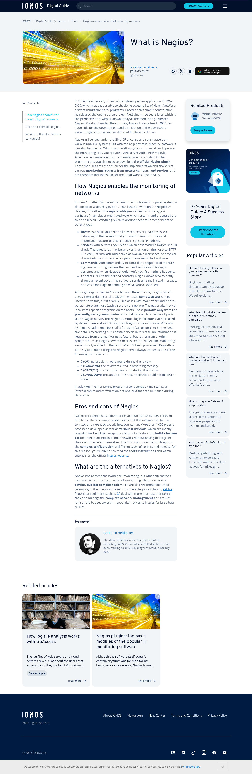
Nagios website (117, 455)
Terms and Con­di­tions (186, 715)
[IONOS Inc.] (47, 715)
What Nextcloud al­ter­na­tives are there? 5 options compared (207, 316)
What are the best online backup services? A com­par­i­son (208, 361)
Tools (74, 21)
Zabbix (167, 489)
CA (118, 494)
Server (62, 21)
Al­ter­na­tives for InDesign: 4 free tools (207, 444)
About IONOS (112, 715)
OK (222, 766)
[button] (208, 171)
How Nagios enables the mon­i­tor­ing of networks (42, 117)
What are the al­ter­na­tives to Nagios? (43, 136)
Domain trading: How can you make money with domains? (205, 272)
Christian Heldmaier (118, 533)
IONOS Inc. (40, 753)
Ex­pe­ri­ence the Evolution (207, 232)
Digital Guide (44, 21)
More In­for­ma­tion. (190, 766)
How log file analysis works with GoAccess (53, 639)
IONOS (26, 21)
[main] (126, 333)
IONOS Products (198, 6)
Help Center (157, 715)
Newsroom (135, 715)
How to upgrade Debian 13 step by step (206, 403)
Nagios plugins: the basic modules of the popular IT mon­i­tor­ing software (121, 641)
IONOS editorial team (143, 67)
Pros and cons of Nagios (42, 127)
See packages (203, 130)
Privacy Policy (217, 715)
